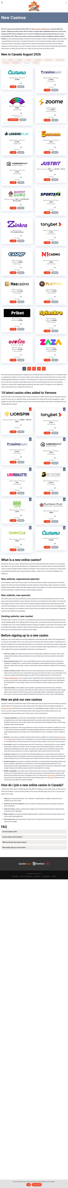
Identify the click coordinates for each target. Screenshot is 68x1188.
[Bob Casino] (51, 479)
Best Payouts (38, 60)
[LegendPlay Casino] (17, 138)
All (3, 60)
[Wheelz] (17, 104)
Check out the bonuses (11, 678)
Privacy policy (36, 1184)
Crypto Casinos (48, 60)
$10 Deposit (19, 60)
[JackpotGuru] (17, 197)
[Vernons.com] (34, 6)
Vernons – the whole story (26, 876)
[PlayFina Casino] (51, 287)
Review (21, 86)
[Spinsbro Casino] (51, 316)
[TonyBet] (51, 228)
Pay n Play (36, 62)
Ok (28, 1184)
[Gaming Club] (17, 537)
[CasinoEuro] (51, 76)
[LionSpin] (17, 418)
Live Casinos (6, 62)
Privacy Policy (15, 876)
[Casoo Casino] (17, 258)
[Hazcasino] (17, 287)
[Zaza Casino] (51, 346)
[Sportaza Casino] (51, 198)
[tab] (34, 832)
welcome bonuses (6, 708)
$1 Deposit (10, 60)
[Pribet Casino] (17, 316)
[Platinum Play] (51, 509)
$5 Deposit (28, 60)
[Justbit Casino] (51, 167)
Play (14, 86)
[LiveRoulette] (17, 479)
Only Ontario (14, 119)
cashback (9, 739)
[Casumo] (17, 76)
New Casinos (37, 876)
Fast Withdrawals (60, 60)
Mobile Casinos (16, 62)
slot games (37, 29)
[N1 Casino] (51, 258)
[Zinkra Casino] (17, 228)
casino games (52, 775)
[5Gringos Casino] (51, 138)
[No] (66, 1184)
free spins (62, 737)
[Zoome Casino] (51, 106)
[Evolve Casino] (17, 346)
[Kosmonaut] (17, 168)
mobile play (50, 777)
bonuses (47, 29)
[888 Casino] (17, 508)
